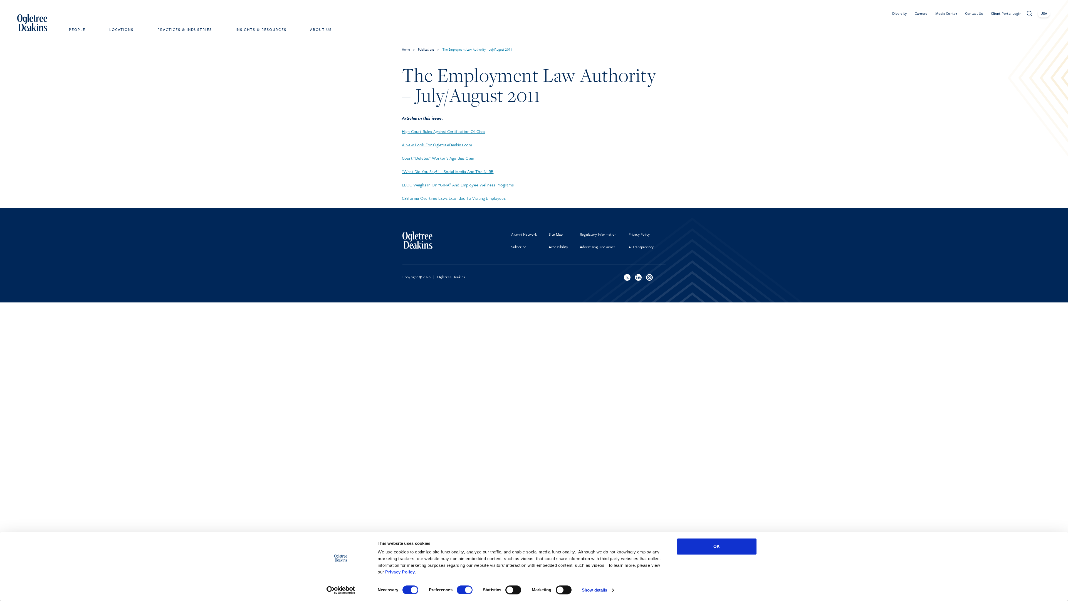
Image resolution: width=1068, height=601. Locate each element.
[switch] (465, 589)
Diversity (899, 13)
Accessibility (558, 247)
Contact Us (974, 13)
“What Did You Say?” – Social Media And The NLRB (448, 171)
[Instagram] (649, 277)
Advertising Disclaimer (597, 247)
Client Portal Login (1006, 13)
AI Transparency (641, 247)
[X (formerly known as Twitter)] (627, 277)
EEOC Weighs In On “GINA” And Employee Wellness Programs (458, 185)
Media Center (946, 13)
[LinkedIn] (638, 277)
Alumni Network (524, 234)
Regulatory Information (598, 234)
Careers (921, 13)
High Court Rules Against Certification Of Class (443, 131)
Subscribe (518, 247)
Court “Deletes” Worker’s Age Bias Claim (438, 158)
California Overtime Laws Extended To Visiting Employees (454, 198)
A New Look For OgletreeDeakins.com (437, 145)
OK (716, 546)
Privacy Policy (400, 572)
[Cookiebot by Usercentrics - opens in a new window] (341, 590)
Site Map (556, 234)
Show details (594, 590)
